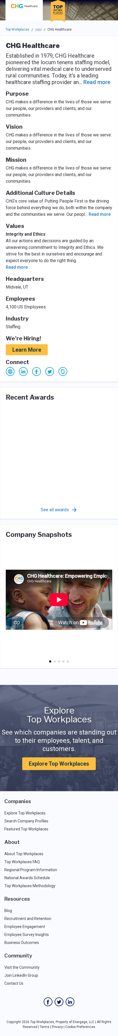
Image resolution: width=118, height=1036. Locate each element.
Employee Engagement (24, 926)
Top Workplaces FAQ (22, 862)
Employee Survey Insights (26, 934)
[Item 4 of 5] (63, 661)
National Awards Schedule (27, 878)
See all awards (55, 509)
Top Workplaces (17, 29)
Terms (44, 1027)
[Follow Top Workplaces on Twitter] (59, 1001)
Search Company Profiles (26, 821)
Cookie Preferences (80, 1027)
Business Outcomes (21, 942)
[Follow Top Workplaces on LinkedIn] (70, 1001)
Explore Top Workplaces (59, 763)
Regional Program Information (30, 870)
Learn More (26, 349)
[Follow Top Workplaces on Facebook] (48, 1001)
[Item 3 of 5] (59, 661)
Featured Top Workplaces (26, 829)
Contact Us (13, 983)
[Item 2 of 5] (55, 661)
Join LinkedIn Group (21, 975)
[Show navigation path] (38, 29)
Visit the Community (22, 967)
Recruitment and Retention (27, 918)
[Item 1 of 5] (50, 661)
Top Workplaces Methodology (29, 886)
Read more (96, 82)
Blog (8, 910)
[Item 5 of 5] (68, 661)
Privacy (57, 1027)
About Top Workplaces (23, 854)
